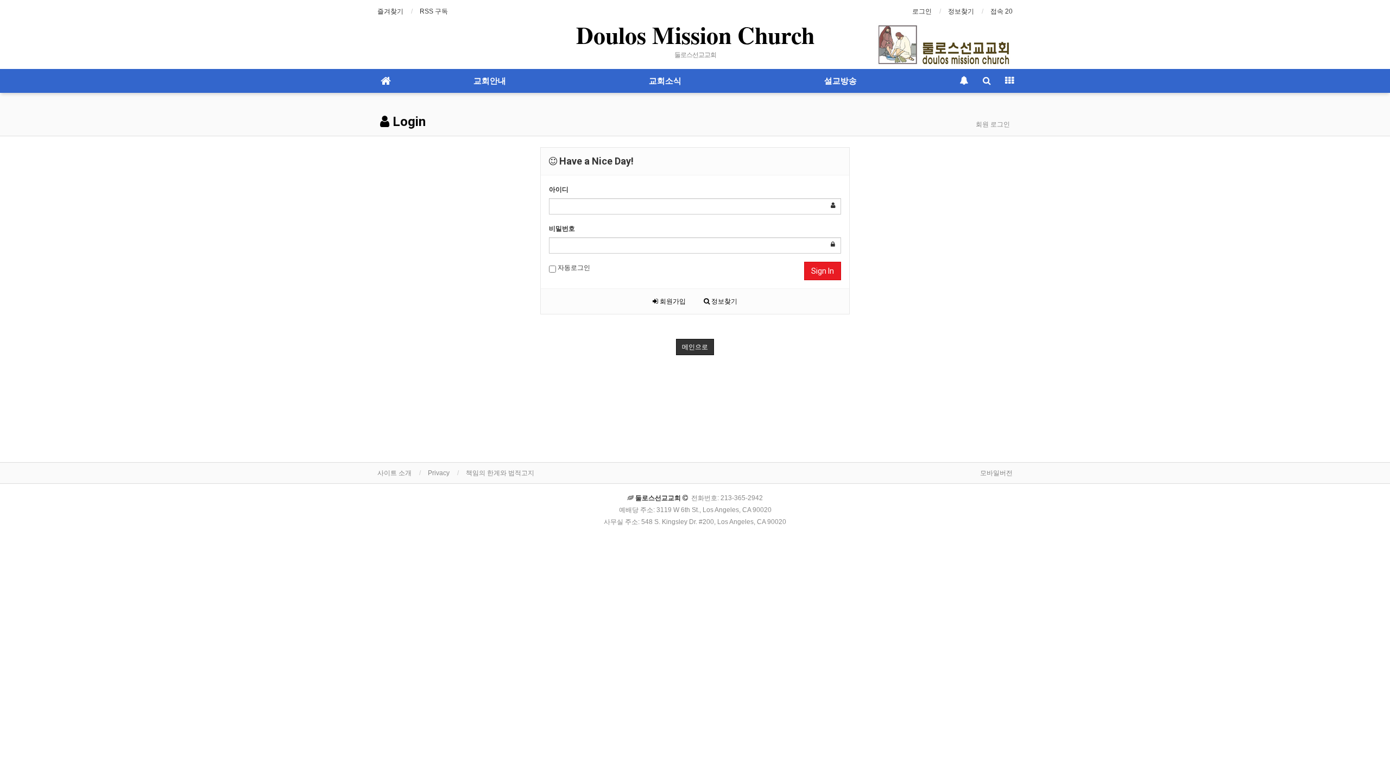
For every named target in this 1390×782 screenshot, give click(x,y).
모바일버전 (996, 473)
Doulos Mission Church (695, 34)
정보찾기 (961, 11)
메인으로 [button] (695, 347)
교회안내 (489, 81)
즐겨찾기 (390, 11)
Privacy (439, 473)
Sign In (822, 271)
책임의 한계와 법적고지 (500, 473)
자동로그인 (573, 268)
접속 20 (1001, 11)
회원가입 (672, 301)
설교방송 (840, 81)
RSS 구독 (434, 11)
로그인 (922, 11)
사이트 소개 (394, 473)
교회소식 (665, 81)
